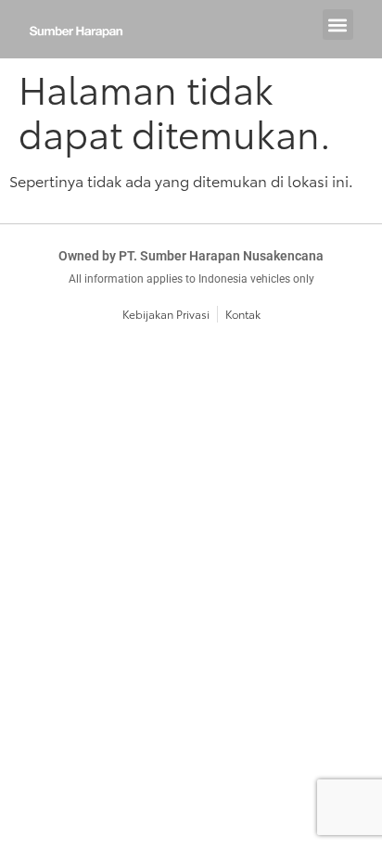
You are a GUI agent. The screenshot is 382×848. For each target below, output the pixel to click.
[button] (338, 24)
